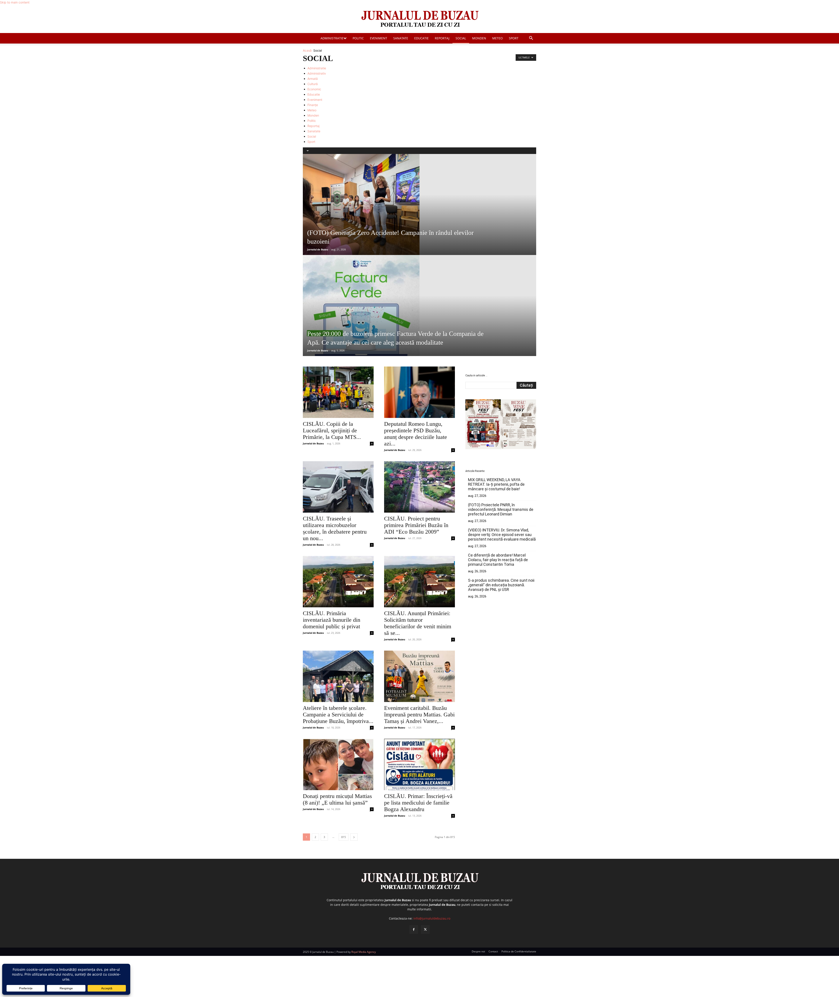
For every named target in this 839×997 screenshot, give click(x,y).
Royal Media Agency (363, 952)
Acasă (307, 50)
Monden (479, 38)
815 (343, 837)
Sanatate (400, 38)
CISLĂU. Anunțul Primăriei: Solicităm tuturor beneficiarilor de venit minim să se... (417, 623)
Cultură (312, 84)
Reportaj (442, 38)
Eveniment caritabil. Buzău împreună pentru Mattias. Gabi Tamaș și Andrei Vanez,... (419, 714)
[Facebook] (413, 929)
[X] (425, 929)
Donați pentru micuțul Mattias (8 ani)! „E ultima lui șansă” (337, 799)
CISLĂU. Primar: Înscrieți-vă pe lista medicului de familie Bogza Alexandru (418, 802)
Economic (314, 89)
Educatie (421, 38)
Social (461, 38)
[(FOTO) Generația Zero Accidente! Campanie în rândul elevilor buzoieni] (419, 204)
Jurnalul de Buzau (317, 249)
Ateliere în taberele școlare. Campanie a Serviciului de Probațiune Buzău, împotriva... (338, 714)
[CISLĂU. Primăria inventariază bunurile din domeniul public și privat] (338, 581)
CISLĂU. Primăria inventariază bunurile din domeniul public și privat (331, 620)
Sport (513, 38)
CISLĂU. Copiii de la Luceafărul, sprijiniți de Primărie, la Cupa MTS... (332, 430)
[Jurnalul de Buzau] (419, 19)
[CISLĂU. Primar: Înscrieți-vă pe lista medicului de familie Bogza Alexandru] (419, 764)
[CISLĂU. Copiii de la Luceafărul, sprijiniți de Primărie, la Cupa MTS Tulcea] (338, 392)
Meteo (497, 38)
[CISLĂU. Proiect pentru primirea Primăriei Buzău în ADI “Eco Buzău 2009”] (419, 487)
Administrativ (316, 73)
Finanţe (312, 105)
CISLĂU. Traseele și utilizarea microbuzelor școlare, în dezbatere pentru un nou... (335, 528)
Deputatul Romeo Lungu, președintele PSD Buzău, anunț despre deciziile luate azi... (415, 434)
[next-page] (354, 837)
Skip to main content (14, 2)
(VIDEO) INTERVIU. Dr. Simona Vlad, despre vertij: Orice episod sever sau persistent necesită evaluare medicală (502, 534)
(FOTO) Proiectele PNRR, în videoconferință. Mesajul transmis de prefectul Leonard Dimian (500, 509)
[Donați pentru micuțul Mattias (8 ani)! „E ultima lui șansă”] (338, 764)
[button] (531, 39)
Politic (358, 38)
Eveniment (378, 38)
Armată (312, 78)
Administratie (332, 38)
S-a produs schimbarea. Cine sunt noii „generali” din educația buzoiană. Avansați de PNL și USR (501, 585)
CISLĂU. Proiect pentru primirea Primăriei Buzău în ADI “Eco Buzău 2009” (416, 525)
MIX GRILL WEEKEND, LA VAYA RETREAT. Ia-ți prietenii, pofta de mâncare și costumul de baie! (496, 484)
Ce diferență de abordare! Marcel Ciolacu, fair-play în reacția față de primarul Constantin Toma (498, 560)
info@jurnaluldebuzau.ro (431, 918)
